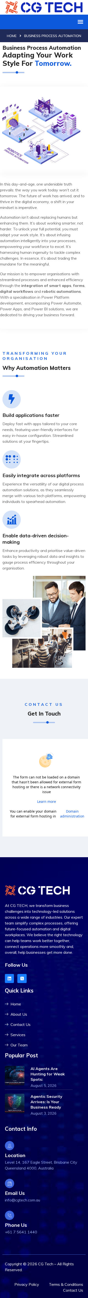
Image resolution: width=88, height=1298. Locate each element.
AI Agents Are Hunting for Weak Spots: (48, 1074)
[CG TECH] (43, 6)
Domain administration (72, 813)
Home (12, 36)
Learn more (46, 801)
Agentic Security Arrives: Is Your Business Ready (46, 1102)
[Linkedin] (9, 978)
